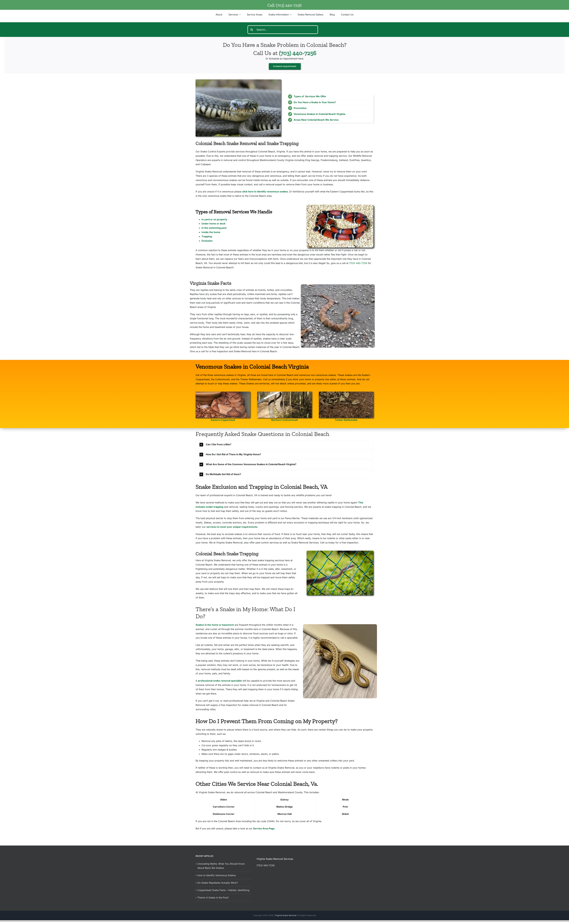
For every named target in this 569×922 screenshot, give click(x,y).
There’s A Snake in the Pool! (213, 897)
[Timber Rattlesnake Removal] (346, 392)
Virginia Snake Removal (286, 915)
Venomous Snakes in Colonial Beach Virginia (319, 114)
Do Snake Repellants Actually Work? (217, 882)
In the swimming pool (214, 227)
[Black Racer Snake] (340, 551)
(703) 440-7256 (289, 5)
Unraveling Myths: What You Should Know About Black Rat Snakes (221, 866)
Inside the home (211, 232)
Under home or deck (213, 223)
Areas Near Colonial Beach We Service (316, 119)
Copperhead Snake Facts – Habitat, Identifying (223, 890)
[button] (284, 445)
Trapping (207, 236)
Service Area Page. (264, 828)
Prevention (300, 108)
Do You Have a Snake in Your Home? (315, 102)
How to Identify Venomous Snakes (216, 875)
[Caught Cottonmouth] (284, 392)
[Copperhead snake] (223, 392)
